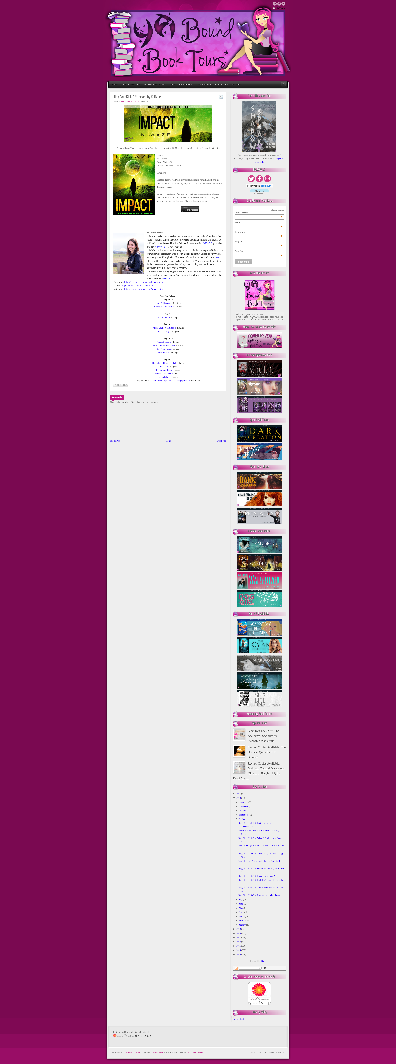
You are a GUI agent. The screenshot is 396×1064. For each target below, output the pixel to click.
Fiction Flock (164, 317)
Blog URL (258, 241)
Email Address (258, 212)
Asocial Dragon (164, 331)
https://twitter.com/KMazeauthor (137, 285)
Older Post (221, 441)
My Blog (236, 84)
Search (283, 84)
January (242, 925)
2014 (238, 950)
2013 (238, 954)
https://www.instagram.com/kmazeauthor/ (144, 289)
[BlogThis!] (117, 385)
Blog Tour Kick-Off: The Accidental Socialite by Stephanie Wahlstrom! (263, 735)
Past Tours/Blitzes (181, 84)
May (241, 908)
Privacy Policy (239, 1019)
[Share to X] (120, 385)
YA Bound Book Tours (133, 1052)
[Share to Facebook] (123, 385)
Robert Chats (163, 352)
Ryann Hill (164, 366)
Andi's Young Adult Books (164, 328)
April (241, 912)
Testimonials (203, 84)
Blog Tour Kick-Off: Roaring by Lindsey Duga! (259, 895)
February (243, 921)
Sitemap (272, 1052)
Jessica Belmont (164, 342)
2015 (238, 946)
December (243, 802)
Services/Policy (131, 84)
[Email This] (114, 385)
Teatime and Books (164, 370)
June (241, 904)
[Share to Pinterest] (126, 385)
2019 (238, 929)
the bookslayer (164, 377)
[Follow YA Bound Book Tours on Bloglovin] (259, 187)
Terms (253, 1052)
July (241, 899)
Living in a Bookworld (164, 307)
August (242, 819)
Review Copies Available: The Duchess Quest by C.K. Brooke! (267, 752)
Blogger (264, 961)
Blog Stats (258, 251)
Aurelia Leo (161, 247)
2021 (238, 794)
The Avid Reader (164, 349)
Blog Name (258, 232)
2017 (238, 937)
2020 (238, 798)
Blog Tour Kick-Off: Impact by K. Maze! (256, 876)
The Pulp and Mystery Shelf (164, 363)
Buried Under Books (164, 374)
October (243, 810)
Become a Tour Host (155, 84)
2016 (238, 942)
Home (115, 84)
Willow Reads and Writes (164, 345)
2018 (238, 933)
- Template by (152, 1052)
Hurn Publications (163, 303)
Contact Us (221, 84)
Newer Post (115, 441)
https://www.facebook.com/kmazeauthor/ (144, 282)
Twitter (279, 4)
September (244, 815)
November (244, 806)
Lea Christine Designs (195, 1052)
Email (275, 4)
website (166, 278)
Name (258, 222)
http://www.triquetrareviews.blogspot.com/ (171, 380)
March (242, 916)
